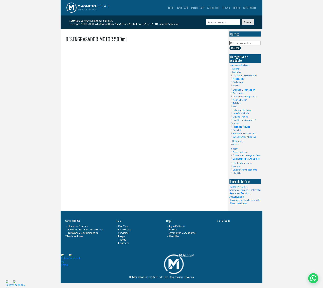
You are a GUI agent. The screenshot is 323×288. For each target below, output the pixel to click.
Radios (236, 85)
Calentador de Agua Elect (246, 158)
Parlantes (238, 82)
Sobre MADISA (238, 186)
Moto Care (198, 8)
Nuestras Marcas (78, 226)
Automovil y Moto (240, 65)
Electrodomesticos (243, 162)
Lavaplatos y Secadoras (245, 169)
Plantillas (237, 173)
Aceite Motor (240, 99)
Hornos (236, 166)
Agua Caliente (240, 151)
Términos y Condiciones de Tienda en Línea (244, 201)
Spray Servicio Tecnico (244, 133)
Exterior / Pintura (242, 109)
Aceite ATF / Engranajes (245, 96)
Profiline (237, 130)
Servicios (213, 8)
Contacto (249, 8)
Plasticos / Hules (241, 126)
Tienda (237, 8)
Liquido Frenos (240, 116)
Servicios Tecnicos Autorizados (240, 195)
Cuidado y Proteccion (244, 89)
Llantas (236, 144)
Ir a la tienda (223, 221)
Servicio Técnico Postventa (245, 189)
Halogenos (237, 141)
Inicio (171, 8)
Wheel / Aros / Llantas (244, 136)
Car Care (182, 8)
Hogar (226, 8)
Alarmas (236, 68)
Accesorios (238, 78)
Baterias (236, 72)
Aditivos (237, 103)
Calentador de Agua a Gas (246, 155)
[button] (313, 278)
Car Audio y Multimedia (245, 75)
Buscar (248, 22)
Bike (235, 106)
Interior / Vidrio (241, 113)
